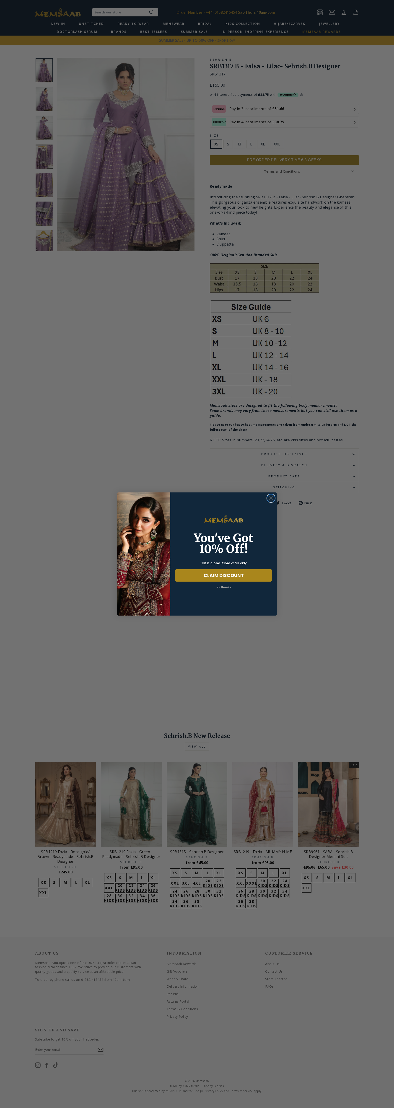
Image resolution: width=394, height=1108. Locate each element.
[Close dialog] (271, 498)
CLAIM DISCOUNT (224, 575)
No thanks (223, 587)
